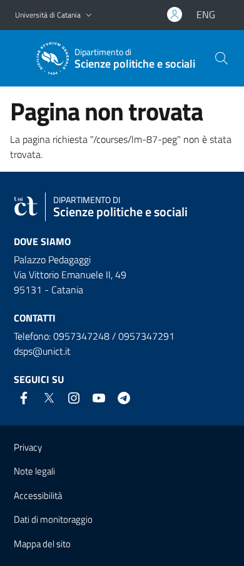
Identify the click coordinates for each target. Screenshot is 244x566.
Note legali (34, 471)
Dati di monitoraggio (53, 519)
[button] (88, 15)
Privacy (28, 447)
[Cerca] (221, 58)
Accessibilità (38, 495)
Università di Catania (48, 15)
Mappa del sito (42, 544)
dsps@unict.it (42, 351)
